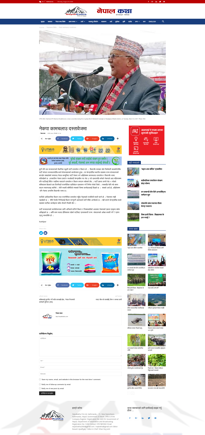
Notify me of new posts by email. (53, 388)
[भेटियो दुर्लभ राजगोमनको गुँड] (136, 360)
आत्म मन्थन (72, 21)
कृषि (124, 21)
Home (41, 27)
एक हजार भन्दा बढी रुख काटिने (156, 388)
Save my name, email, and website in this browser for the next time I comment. (71, 379)
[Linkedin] (156, 1)
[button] (163, 22)
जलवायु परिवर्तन (93, 21)
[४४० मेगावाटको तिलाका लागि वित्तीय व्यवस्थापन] (157, 240)
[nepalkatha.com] (102, 11)
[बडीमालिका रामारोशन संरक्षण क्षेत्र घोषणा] (133, 183)
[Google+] (152, 1)
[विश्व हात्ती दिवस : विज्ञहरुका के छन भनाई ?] (133, 217)
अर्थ (111, 21)
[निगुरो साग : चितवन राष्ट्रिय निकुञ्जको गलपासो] (157, 360)
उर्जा (82, 21)
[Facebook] (148, 1)
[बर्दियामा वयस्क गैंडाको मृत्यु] (136, 320)
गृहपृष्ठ (42, 21)
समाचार (50, 21)
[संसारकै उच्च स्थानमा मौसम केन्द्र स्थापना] (133, 206)
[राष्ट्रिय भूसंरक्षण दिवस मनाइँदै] (157, 300)
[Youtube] (164, 1)
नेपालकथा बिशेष (51, 27)
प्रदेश (130, 21)
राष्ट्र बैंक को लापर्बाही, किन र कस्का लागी (109, 299)
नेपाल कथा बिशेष (60, 21)
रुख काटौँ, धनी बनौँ (153, 288)
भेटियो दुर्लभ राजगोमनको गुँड (135, 368)
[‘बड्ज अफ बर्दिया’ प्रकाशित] (133, 172)
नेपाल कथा (42, 133)
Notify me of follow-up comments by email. (56, 384)
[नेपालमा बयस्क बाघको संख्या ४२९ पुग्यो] (157, 320)
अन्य (136, 21)
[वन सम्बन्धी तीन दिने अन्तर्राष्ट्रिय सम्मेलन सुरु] (133, 194)
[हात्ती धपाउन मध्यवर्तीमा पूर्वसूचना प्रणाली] (157, 340)
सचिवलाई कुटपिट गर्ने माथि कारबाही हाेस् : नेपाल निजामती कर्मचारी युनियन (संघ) (57, 300)
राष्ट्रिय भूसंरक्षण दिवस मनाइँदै (156, 308)
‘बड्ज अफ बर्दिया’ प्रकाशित (151, 169)
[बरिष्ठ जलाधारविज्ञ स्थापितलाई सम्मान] (136, 300)
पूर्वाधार (117, 21)
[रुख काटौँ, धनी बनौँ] (157, 280)
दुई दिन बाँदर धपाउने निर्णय (134, 388)
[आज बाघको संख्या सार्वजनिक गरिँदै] (136, 340)
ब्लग (144, 21)
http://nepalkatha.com (62, 316)
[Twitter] (160, 1)
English (152, 21)
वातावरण (103, 21)
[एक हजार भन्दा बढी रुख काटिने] (157, 380)
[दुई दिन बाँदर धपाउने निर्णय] (136, 380)
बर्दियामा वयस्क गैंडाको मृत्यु (134, 328)
